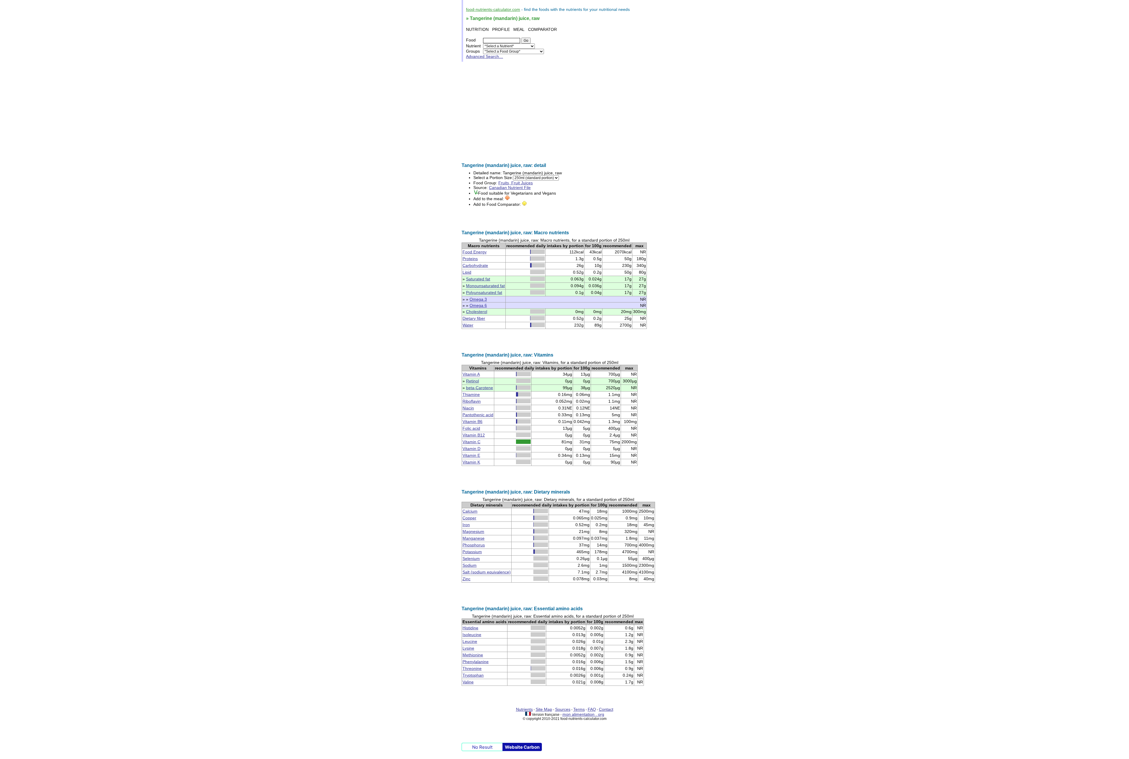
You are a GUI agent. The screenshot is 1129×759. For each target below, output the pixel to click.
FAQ (592, 709)
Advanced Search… (484, 56)
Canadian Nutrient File (510, 187)
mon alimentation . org (583, 714)
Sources (562, 709)
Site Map (544, 709)
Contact (606, 709)
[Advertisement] (564, 112)
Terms (579, 709)
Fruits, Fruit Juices (515, 182)
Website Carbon (522, 747)
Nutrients (524, 709)
